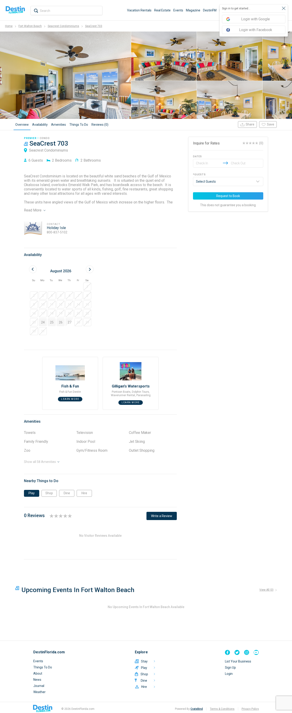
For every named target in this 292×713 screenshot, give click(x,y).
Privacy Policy (250, 708)
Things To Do (42, 667)
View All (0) (266, 589)
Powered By (189, 708)
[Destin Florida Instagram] (246, 652)
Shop (49, 493)
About (37, 673)
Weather (39, 692)
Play (32, 493)
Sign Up (230, 667)
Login (229, 674)
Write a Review (161, 516)
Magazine (193, 10)
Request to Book (228, 196)
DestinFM (209, 10)
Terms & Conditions (222, 708)
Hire (84, 493)
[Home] (15, 10)
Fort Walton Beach (30, 26)
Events (178, 10)
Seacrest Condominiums (63, 26)
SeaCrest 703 (93, 26)
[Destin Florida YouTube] (256, 652)
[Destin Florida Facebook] (227, 652)
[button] (87, 287)
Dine (67, 493)
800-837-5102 (57, 232)
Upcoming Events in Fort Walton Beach (77, 590)
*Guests (199, 174)
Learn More (70, 399)
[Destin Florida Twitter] (237, 652)
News (37, 679)
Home (9, 26)
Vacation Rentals (139, 10)
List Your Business (238, 661)
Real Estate (162, 10)
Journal (38, 686)
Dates (197, 156)
